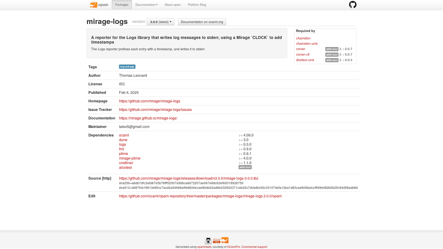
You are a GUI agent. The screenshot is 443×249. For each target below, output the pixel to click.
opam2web (204, 247)
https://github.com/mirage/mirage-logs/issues (155, 109)
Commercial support (254, 247)
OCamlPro (233, 247)
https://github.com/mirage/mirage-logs (149, 101)
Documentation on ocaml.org (202, 21)
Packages (122, 4)
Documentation (145, 4)
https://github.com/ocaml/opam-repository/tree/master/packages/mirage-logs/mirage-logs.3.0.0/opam (200, 196)
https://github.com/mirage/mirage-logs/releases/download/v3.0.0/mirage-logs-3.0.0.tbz (188, 178)
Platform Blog (197, 4)
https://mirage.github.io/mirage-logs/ (148, 118)
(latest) (160, 21)
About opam (173, 4)
